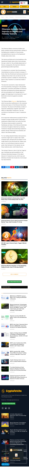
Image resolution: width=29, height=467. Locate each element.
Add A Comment (14, 274)
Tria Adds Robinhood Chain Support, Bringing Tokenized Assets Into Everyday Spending (18, 369)
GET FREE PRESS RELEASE (14, 281)
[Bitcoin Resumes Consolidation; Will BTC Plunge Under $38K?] (5, 424)
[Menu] (2, 2)
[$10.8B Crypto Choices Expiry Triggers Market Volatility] (14, 233)
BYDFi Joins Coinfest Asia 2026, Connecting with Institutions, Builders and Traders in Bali (18, 344)
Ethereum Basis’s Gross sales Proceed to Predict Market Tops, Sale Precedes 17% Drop (14, 221)
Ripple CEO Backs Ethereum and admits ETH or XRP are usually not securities (18, 431)
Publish (14, 6)
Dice (5, 6)
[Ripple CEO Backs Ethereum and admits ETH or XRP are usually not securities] (5, 431)
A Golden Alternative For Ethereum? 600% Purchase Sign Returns (18, 415)
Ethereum (4, 25)
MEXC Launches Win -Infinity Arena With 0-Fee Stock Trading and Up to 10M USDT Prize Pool (18, 353)
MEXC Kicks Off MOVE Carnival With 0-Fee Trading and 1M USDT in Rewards (18, 297)
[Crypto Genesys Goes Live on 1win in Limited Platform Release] (5, 361)
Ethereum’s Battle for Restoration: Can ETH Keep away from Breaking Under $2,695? (13, 198)
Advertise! (24, 6)
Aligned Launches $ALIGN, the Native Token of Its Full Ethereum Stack (18, 317)
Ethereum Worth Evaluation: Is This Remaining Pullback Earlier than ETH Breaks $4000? (13, 266)
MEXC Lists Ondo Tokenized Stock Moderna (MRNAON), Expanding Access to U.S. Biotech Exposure (19, 326)
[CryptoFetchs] (14, 2)
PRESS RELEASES (6, 287)
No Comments (6, 38)
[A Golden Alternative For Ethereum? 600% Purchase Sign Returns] (5, 415)
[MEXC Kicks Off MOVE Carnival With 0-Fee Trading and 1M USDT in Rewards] (5, 297)
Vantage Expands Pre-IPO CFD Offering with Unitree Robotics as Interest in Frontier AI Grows (18, 377)
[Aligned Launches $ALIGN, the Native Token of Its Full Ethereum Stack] (5, 317)
